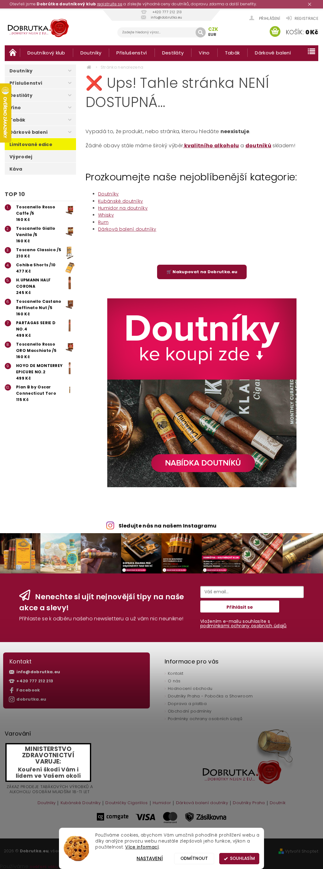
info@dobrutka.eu (38, 671)
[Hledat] (201, 32)
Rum (103, 222)
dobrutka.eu (31, 699)
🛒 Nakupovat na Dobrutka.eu (202, 272)
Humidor (162, 803)
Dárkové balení (273, 52)
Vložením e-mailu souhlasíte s (243, 623)
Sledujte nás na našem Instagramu (168, 525)
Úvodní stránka (12, 52)
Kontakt (175, 673)
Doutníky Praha (249, 803)
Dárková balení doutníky (127, 229)
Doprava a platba (187, 704)
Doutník (277, 803)
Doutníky (91, 52)
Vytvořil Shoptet (301, 851)
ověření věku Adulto (51, 867)
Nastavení (150, 858)
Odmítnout (194, 858)
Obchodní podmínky (189, 711)
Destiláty (173, 52)
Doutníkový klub (46, 52)
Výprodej (20, 157)
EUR (212, 34)
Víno (204, 52)
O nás (174, 681)
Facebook (28, 690)
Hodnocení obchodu (190, 688)
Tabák (232, 52)
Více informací (142, 847)
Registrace (306, 18)
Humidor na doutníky (123, 208)
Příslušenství (131, 52)
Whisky (106, 215)
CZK (213, 29)
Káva (15, 169)
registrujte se (109, 4)
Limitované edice (30, 144)
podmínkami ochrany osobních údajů (243, 626)
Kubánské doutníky (120, 201)
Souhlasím (242, 858)
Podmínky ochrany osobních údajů (205, 719)
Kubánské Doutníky (81, 803)
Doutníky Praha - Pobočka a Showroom (210, 696)
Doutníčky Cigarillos (126, 803)
